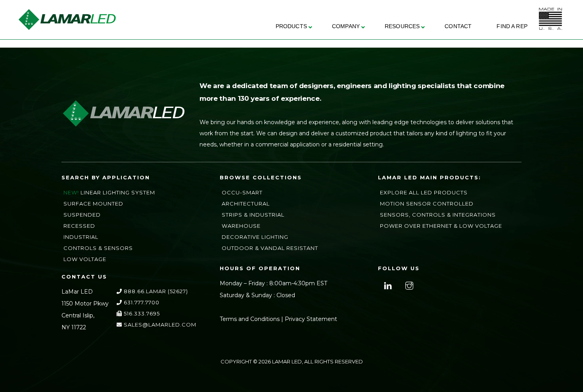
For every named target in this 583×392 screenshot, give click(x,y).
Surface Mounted (93, 203)
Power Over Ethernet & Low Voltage (441, 226)
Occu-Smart (242, 192)
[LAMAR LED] (67, 27)
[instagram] (408, 285)
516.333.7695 (141, 313)
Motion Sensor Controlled (427, 203)
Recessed (79, 226)
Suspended (82, 214)
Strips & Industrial (253, 214)
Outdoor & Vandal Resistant (270, 248)
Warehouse (241, 226)
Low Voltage (84, 259)
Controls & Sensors (98, 248)
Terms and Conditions (250, 319)
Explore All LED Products (424, 192)
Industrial (80, 237)
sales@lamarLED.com (159, 324)
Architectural (246, 203)
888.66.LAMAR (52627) (155, 291)
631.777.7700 (140, 302)
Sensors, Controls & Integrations (438, 214)
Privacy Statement (311, 319)
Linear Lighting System (118, 192)
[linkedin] (387, 285)
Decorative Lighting (255, 237)
